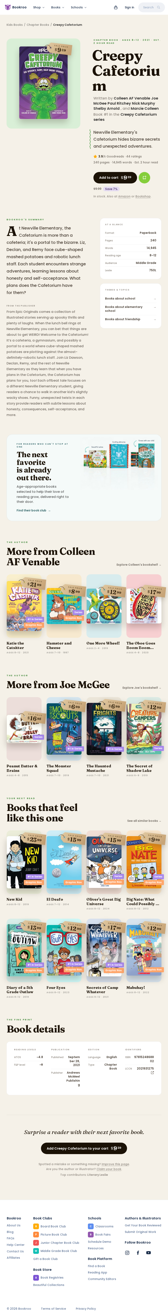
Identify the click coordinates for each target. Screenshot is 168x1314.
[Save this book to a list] (144, 177)
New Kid (14, 899)
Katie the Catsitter (15, 645)
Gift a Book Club (45, 1259)
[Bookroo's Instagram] (127, 1253)
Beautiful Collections (48, 1285)
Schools (77, 7)
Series (78, 612)
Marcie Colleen (145, 108)
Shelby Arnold (106, 108)
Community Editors (102, 1279)
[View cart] (116, 7)
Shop (37, 7)
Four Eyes (56, 987)
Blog (10, 1232)
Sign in (129, 7)
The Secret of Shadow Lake (139, 768)
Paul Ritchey (119, 103)
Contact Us (15, 1251)
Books (55, 7)
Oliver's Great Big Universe (103, 901)
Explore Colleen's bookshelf (139, 565)
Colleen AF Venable (132, 98)
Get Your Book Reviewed (143, 1225)
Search (148, 7)
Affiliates (13, 1258)
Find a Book (96, 1266)
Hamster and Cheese (59, 645)
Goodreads (115, 156)
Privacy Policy (86, 1309)
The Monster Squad (59, 768)
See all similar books (144, 821)
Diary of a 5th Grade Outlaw (20, 989)
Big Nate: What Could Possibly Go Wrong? (143, 903)
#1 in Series (34, 619)
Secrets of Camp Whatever (102, 989)
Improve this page (115, 1164)
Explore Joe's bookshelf (142, 688)
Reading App (97, 1272)
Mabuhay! (135, 987)
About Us (13, 1225)
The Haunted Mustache (98, 768)
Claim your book (108, 1169)
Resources (96, 1248)
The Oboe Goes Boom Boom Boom (140, 647)
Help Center (16, 1245)
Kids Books (15, 25)
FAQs (10, 1238)
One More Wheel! (103, 643)
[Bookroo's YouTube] (148, 1253)
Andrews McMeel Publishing (73, 1079)
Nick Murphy (143, 103)
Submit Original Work (140, 1232)
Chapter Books (38, 25)
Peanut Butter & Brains (22, 768)
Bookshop (143, 196)
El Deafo (55, 899)
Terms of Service (53, 1309)
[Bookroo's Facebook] (138, 1253)
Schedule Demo (99, 1242)
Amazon (124, 196)
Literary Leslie (97, 1175)
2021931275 (145, 1068)
